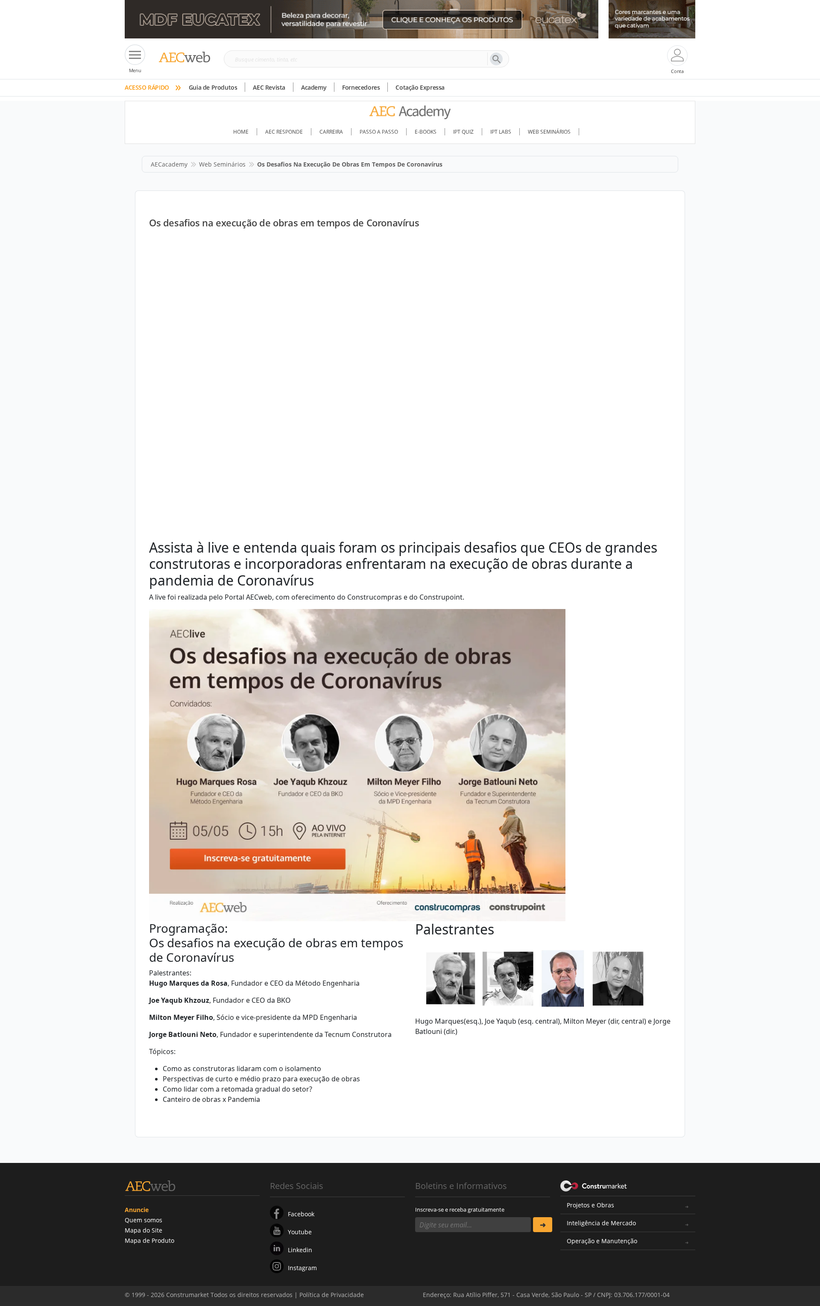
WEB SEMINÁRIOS (549, 131)
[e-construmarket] (593, 1185)
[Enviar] (542, 1224)
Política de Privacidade (608, 1288)
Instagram (302, 1268)
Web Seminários (222, 164)
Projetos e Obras (590, 1205)
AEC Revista (269, 87)
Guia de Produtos (213, 87)
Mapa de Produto (149, 1240)
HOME (241, 131)
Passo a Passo (379, 131)
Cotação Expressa (420, 87)
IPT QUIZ (463, 131)
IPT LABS (500, 131)
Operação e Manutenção (602, 1241)
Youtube (300, 1232)
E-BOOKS (425, 131)
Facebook (301, 1214)
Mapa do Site (143, 1230)
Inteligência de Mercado (601, 1223)
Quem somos (143, 1220)
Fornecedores (361, 87)
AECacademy (169, 164)
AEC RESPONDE (284, 131)
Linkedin (300, 1250)
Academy (313, 87)
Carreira (331, 131)
